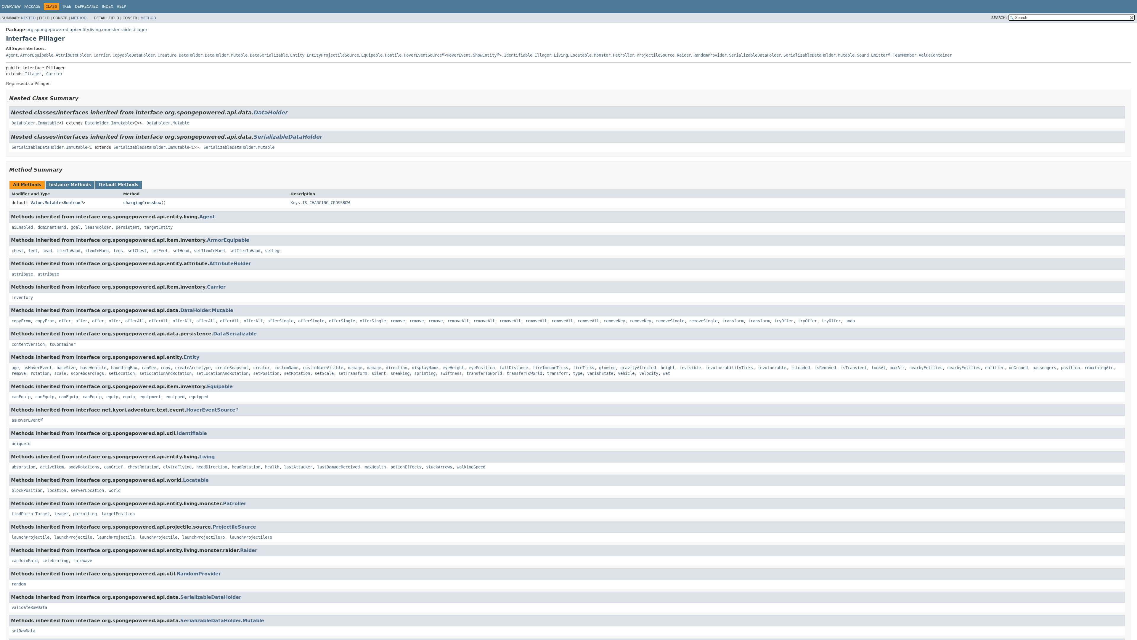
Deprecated (86, 6)
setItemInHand (209, 250)
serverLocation (87, 490)
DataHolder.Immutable (35, 123)
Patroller (623, 55)
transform (732, 321)
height (668, 367)
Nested (28, 18)
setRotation (297, 373)
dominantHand (52, 227)
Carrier (102, 55)
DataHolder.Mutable (226, 55)
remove (398, 321)
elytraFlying (177, 467)
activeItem (52, 467)
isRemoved (825, 367)
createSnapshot (231, 367)
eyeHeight (453, 367)
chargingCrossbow (142, 202)
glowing (607, 367)
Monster (602, 55)
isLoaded (800, 367)
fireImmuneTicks (550, 367)
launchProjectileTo (203, 537)
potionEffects (406, 467)
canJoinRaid (25, 560)
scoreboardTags (87, 373)
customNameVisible (323, 367)
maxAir (897, 367)
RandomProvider (710, 55)
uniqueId (21, 443)
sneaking (400, 373)
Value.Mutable (45, 202)
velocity (648, 373)
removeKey (614, 321)
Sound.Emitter (872, 55)
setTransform (352, 373)
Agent (12, 55)
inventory (22, 297)
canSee (149, 367)
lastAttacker (298, 467)
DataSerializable (269, 55)
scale (60, 373)
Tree (66, 6)
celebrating (55, 560)
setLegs (273, 250)
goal (75, 227)
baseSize (66, 367)
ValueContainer (935, 55)
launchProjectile (30, 537)
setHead (181, 250)
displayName (425, 367)
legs (118, 250)
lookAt (878, 367)
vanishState (600, 373)
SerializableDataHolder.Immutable (49, 147)
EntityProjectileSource (333, 55)
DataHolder (191, 55)
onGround (1018, 367)
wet (666, 373)
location (56, 490)
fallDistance (514, 367)
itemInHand (68, 250)
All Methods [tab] (27, 184)
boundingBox (124, 367)
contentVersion (28, 344)
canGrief (113, 467)
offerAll (134, 321)
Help (121, 6)
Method (78, 18)
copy (165, 367)
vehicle (626, 373)
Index (107, 6)
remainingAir (1099, 367)
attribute (22, 274)
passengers (1044, 367)
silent (379, 373)
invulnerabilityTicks (729, 367)
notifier (994, 367)
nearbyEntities (925, 367)
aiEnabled (22, 227)
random (19, 584)
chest (17, 250)
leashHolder (98, 227)
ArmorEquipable (36, 55)
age (15, 367)
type (577, 373)
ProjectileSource (656, 55)
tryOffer (783, 321)
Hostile (393, 55)
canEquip (21, 396)
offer (65, 321)
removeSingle (670, 321)
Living (561, 55)
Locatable (581, 55)
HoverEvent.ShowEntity (472, 55)
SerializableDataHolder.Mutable (819, 55)
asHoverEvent (37, 367)
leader (61, 513)
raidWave (82, 560)
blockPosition (27, 490)
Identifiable (518, 55)
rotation (39, 373)
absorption (23, 467)
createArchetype (193, 367)
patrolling (85, 513)
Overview (11, 6)
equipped (175, 396)
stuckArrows (439, 467)
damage (355, 367)
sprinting (425, 373)
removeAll (458, 321)
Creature (167, 55)
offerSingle (280, 321)
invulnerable (772, 367)
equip (112, 396)
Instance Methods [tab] (70, 184)
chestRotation (143, 467)
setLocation (122, 373)
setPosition (266, 373)
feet (33, 250)
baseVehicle (93, 367)
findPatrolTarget (30, 513)
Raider (684, 55)
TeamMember (904, 55)
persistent (127, 227)
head (47, 250)
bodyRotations (83, 467)
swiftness (451, 373)
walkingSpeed (471, 467)
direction (396, 367)
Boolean (72, 202)
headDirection (211, 467)
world (115, 490)
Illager (543, 55)
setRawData (23, 630)
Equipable (372, 55)
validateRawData (29, 607)
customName (286, 367)
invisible (690, 367)
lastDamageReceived (338, 467)
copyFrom (21, 321)
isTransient (854, 367)
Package (32, 6)
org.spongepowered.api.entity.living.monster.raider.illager (86, 29)
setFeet (159, 250)
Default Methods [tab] (118, 184)
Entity (297, 55)
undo (850, 321)
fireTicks (583, 367)
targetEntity (158, 227)
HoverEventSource (423, 55)
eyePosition (482, 367)
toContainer (62, 344)
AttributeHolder (73, 55)
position (1070, 367)
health (272, 467)
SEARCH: (999, 18)
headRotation (246, 467)
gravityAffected (638, 367)
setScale (324, 373)
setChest (137, 250)
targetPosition (118, 513)
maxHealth (375, 467)
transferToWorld (484, 373)
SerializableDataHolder (755, 55)
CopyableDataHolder (134, 55)
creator (261, 367)
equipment (150, 396)
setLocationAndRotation (165, 373)
